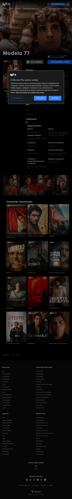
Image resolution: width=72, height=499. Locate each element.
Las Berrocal (39, 389)
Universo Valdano (6, 430)
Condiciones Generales (42, 425)
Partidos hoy (5, 451)
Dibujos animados (40, 400)
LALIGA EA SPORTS (6, 422)
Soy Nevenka (31, 343)
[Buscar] (48, 4)
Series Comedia (6, 400)
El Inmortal (39, 381)
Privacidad (43, 485)
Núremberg (9, 308)
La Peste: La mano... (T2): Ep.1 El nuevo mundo (15, 236)
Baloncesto (5, 433)
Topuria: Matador (6, 441)
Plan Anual (38, 443)
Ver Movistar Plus (40, 417)
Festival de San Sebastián (42, 397)
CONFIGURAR (17, 98)
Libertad (8, 272)
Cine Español (5, 376)
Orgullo (4, 408)
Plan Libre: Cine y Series (42, 435)
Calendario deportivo (31, 9)
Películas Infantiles (7, 389)
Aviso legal (35, 485)
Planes (37, 438)
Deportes (52, 9)
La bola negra (39, 374)
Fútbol (17, 9)
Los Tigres (52, 236)
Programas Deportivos (41, 402)
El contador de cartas (12, 343)
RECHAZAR (40, 98)
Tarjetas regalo (40, 451)
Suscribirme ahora (58, 4)
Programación (5, 454)
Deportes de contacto (7, 443)
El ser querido (39, 371)
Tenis (44, 9)
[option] (13, 185)
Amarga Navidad (40, 379)
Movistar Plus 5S (40, 408)
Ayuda (36, 468)
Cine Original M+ (6, 374)
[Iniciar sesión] (68, 4)
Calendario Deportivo (7, 449)
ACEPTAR (55, 98)
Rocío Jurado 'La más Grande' (43, 392)
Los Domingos (39, 376)
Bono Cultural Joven (41, 446)
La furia (29, 308)
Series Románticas (7, 397)
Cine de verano (6, 387)
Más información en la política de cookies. (30, 92)
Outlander (38, 387)
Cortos (4, 384)
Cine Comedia (5, 379)
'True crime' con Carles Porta (43, 394)
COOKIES (51, 485)
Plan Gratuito (63, 9)
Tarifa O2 (38, 449)
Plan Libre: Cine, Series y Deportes (44, 433)
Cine (11, 9)
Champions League (7, 420)
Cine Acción (5, 381)
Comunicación (39, 454)
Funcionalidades (40, 420)
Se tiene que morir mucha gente (44, 384)
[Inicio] (7, 4)
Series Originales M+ (7, 394)
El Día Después (6, 428)
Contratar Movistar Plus (42, 430)
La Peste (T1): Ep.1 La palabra (36, 236)
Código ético (39, 428)
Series (4, 9)
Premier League (6, 425)
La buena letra (31, 272)
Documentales (6, 402)
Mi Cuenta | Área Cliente (42, 422)
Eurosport (4, 446)
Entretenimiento (6, 405)
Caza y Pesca (39, 405)
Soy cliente (36, 62)
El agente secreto (54, 308)
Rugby (3, 438)
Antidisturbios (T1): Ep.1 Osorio (58, 343)
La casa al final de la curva (56, 272)
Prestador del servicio (24, 485)
